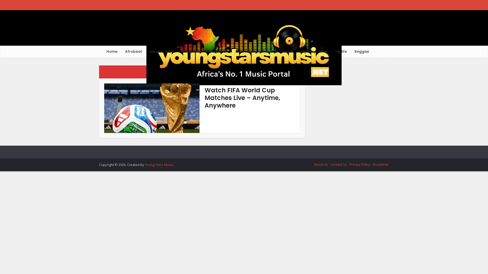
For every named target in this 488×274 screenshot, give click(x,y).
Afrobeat (133, 51)
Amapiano (191, 51)
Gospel (287, 51)
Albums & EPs (162, 51)
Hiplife (341, 51)
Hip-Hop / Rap (314, 51)
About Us (321, 164)
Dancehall (218, 51)
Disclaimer (381, 164)
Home (111, 51)
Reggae (362, 51)
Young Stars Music (159, 164)
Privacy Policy (359, 164)
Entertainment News (253, 51)
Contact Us (338, 164)
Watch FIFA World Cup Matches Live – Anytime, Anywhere (242, 98)
